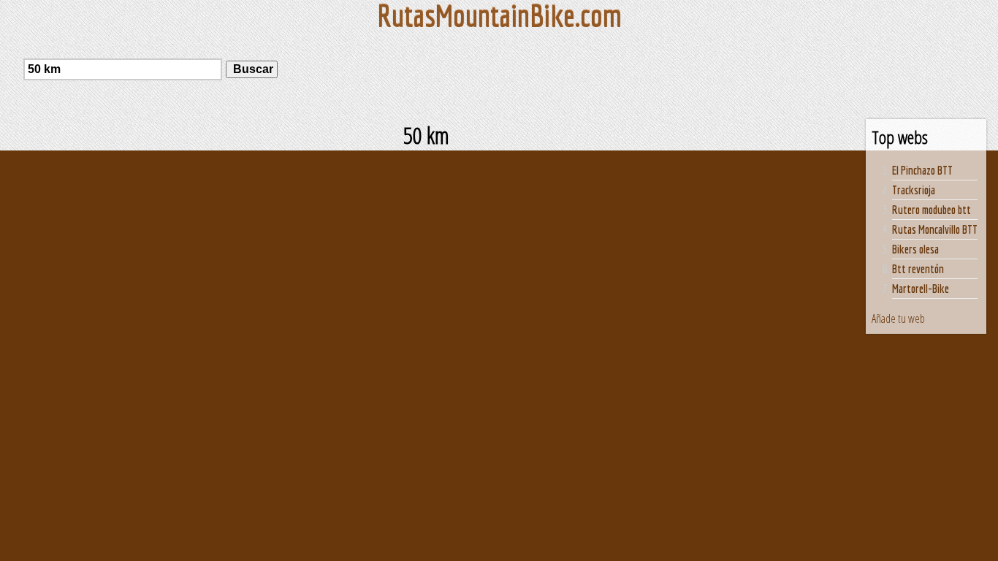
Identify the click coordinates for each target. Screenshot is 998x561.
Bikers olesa (915, 249)
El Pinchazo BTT (922, 170)
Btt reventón (918, 268)
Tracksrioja (913, 189)
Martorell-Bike (920, 288)
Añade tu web (898, 318)
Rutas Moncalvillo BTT (935, 229)
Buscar (251, 69)
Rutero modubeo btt (931, 209)
